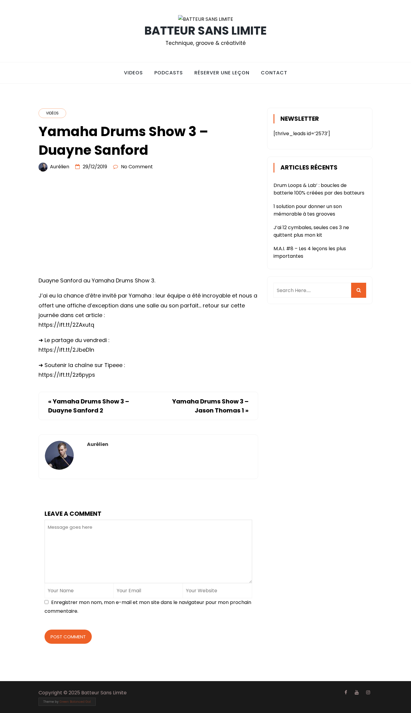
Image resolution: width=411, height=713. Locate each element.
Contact (274, 72)
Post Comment (68, 637)
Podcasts (168, 72)
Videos (133, 72)
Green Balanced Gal (75, 701)
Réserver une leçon (221, 72)
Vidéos (52, 113)
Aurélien (59, 166)
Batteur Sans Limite (205, 31)
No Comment (137, 166)
